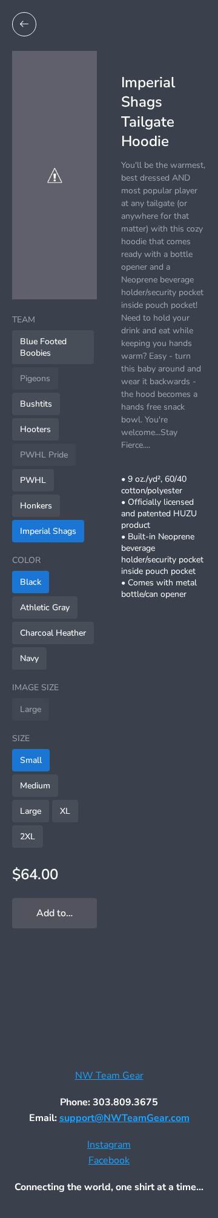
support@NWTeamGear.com (124, 1118)
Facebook (109, 1160)
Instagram (109, 1144)
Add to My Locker (66, 913)
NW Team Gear (109, 1075)
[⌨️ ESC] (24, 24)
